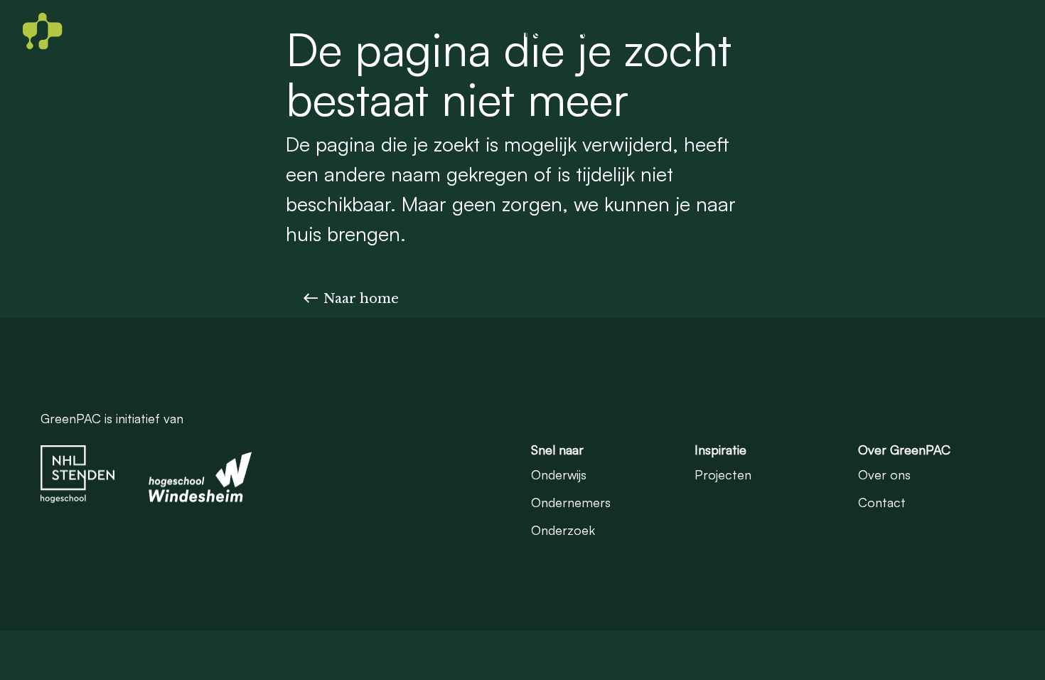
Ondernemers (656, 32)
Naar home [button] (361, 299)
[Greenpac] (103, 32)
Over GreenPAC (547, 32)
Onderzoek (751, 32)
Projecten (912, 32)
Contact (987, 32)
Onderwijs (833, 32)
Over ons (884, 474)
